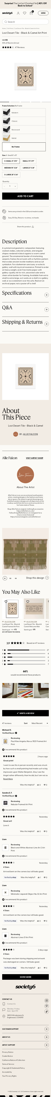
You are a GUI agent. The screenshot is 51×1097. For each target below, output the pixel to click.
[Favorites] (24, 13)
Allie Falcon (30, 434)
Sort (26, 723)
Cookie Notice (7, 1056)
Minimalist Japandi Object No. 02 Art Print (29, 894)
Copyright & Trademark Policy (13, 1068)
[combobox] (25, 21)
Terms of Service (8, 1064)
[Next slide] (46, 445)
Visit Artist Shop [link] (34, 458)
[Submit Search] (6, 22)
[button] (13, 47)
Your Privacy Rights (9, 1076)
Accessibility (7, 1072)
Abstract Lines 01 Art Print (22, 937)
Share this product (24, 226)
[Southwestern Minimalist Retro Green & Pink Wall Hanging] (25, 551)
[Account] (18, 13)
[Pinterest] (46, 1006)
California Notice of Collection (13, 1060)
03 (16, 578)
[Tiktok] (46, 1011)
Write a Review (31, 714)
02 (10, 578)
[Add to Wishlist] (6, 601)
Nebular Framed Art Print (22, 804)
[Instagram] (46, 1000)
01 (5, 578)
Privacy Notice (7, 1052)
